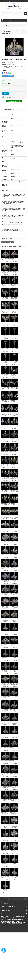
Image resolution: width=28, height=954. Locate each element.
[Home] (2, 30)
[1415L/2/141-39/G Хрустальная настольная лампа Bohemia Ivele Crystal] (5, 279)
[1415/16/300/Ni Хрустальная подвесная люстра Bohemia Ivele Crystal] (5, 576)
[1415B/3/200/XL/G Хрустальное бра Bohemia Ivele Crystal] (5, 485)
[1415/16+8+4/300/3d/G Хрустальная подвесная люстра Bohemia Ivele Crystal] (14, 614)
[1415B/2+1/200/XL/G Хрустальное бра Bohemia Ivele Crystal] (5, 447)
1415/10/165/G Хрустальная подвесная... (14, 839)
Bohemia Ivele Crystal (9, 64)
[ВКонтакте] (3, 73)
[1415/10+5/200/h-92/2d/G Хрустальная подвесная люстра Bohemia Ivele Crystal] (14, 872)
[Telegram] (8, 73)
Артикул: (4, 62)
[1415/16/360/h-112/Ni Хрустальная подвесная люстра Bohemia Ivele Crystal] (5, 588)
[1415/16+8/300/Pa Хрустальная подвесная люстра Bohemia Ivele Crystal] (5, 601)
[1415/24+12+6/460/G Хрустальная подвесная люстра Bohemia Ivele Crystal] (5, 782)
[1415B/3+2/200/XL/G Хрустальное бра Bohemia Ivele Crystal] (5, 498)
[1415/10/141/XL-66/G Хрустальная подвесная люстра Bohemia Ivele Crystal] (5, 833)
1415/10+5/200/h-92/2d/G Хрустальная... (14, 877)
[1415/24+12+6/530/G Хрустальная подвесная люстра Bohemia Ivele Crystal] (5, 807)
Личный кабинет (6, 910)
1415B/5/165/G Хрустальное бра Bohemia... (14, 504)
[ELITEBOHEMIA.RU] (14, 6)
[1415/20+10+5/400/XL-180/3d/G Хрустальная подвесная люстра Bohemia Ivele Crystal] (14, 730)
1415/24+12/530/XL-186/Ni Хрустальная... (14, 774)
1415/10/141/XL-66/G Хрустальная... (5, 839)
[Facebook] (2, 903)
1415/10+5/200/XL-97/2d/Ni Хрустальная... (5, 890)
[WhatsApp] (10, 73)
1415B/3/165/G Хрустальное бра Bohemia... (5, 478)
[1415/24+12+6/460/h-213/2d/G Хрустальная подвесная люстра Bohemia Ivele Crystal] (14, 782)
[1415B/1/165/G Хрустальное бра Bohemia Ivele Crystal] (5, 408)
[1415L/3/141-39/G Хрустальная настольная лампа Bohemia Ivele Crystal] (14, 279)
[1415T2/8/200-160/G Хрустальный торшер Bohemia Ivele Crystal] (14, 357)
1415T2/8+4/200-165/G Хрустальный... (5, 375)
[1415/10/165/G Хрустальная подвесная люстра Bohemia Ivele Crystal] (14, 833)
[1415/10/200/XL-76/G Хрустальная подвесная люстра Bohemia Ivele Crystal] (14, 859)
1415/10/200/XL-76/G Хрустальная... (14, 865)
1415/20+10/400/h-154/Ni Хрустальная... (14, 697)
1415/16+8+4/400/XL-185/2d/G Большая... (14, 272)
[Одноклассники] (4, 73)
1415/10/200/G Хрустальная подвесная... (14, 852)
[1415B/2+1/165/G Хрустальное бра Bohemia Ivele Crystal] (5, 434)
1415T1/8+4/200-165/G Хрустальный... (14, 350)
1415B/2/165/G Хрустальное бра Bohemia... (5, 388)
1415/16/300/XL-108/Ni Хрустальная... (14, 581)
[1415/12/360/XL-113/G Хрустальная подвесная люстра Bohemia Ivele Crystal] (14, 524)
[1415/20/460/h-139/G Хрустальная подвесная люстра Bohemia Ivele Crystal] (5, 666)
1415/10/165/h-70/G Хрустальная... (5, 852)
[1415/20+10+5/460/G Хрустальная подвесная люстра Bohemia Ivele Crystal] (5, 756)
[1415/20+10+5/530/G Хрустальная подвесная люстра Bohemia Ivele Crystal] (5, 524)
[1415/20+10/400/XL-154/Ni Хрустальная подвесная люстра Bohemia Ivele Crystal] (14, 704)
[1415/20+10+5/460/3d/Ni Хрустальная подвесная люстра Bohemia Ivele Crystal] (14, 743)
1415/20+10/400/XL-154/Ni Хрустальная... (14, 710)
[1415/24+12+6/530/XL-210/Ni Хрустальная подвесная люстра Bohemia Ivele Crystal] (5, 820)
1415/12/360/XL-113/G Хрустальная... (14, 530)
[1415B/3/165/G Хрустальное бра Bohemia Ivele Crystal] (5, 473)
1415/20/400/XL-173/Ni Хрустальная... (14, 659)
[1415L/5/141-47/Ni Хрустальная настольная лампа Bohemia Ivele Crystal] (14, 305)
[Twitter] (5, 903)
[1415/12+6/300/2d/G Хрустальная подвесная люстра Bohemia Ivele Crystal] (5, 537)
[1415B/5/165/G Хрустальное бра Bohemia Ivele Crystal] (14, 498)
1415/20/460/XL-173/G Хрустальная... (14, 671)
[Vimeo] (10, 903)
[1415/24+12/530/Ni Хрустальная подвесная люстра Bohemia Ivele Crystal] (5, 769)
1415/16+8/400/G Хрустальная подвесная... (5, 620)
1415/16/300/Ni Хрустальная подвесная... (5, 581)
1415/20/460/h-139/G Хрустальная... (5, 671)
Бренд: (3, 64)
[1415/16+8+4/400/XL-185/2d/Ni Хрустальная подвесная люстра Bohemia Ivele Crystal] (14, 627)
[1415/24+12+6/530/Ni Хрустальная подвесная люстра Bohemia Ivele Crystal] (14, 807)
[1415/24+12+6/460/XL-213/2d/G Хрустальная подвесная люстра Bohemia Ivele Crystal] (5, 794)
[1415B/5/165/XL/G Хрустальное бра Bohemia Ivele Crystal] (5, 511)
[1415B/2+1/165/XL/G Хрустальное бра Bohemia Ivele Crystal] (14, 434)
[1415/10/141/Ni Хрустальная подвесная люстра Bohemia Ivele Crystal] (14, 820)
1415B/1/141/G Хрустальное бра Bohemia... (14, 401)
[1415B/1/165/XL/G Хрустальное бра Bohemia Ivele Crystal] (14, 408)
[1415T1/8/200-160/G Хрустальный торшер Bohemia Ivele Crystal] (5, 344)
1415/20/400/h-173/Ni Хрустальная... (5, 659)
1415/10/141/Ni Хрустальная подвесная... (14, 826)
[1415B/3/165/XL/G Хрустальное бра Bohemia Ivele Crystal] (14, 473)
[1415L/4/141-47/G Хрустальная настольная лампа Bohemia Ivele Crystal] (14, 292)
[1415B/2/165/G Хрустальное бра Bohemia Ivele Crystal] (5, 382)
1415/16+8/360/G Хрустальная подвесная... (14, 607)
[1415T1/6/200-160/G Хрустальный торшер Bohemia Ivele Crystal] (14, 331)
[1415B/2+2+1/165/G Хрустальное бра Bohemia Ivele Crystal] (14, 447)
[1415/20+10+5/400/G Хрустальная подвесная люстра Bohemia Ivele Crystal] (5, 254)
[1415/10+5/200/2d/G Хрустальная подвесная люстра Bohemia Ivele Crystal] (5, 872)
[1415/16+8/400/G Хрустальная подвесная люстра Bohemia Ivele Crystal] (5, 614)
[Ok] (25, 899)
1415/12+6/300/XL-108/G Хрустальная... (14, 556)
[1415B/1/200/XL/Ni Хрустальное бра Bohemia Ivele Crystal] (5, 421)
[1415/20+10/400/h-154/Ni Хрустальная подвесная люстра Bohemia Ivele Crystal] (14, 691)
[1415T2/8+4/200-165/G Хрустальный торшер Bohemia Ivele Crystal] (5, 370)
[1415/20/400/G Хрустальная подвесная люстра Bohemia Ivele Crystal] (14, 640)
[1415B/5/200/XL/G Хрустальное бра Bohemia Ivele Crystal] (14, 511)
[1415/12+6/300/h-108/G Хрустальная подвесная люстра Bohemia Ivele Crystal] (5, 550)
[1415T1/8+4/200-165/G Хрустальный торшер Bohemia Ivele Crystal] (14, 344)
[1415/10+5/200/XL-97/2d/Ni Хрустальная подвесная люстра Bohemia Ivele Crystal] (5, 885)
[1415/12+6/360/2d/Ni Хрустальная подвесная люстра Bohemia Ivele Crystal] (5, 563)
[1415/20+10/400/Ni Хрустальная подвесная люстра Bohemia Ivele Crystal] (5, 704)
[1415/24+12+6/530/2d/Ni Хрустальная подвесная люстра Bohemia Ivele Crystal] (14, 794)
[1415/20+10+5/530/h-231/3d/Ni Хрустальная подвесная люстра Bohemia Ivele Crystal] (14, 756)
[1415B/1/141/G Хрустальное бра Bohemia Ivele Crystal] (14, 395)
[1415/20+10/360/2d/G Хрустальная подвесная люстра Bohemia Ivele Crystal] (14, 679)
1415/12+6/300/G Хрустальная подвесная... (14, 543)
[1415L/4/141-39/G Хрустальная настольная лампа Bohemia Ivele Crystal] (5, 292)
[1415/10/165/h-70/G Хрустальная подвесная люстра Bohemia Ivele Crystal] (5, 846)
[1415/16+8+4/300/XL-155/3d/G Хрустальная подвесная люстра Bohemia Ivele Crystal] (5, 627)
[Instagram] (12, 903)
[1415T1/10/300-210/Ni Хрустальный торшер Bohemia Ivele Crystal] (5, 331)
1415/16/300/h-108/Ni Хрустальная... (14, 568)
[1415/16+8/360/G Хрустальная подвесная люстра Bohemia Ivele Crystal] (14, 601)
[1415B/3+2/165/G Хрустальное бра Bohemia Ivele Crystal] (14, 485)
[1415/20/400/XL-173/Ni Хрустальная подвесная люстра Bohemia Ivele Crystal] (14, 653)
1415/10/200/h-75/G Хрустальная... (5, 865)
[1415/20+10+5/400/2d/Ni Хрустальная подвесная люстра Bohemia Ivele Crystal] (5, 717)
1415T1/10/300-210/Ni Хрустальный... (5, 337)
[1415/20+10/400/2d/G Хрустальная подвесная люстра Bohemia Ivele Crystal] (5, 691)
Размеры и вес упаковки (8, 75)
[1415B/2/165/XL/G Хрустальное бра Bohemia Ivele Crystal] (14, 382)
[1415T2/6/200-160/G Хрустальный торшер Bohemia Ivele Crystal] (5, 357)
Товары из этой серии (14, 101)
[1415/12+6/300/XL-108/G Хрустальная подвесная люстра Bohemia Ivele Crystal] (14, 550)
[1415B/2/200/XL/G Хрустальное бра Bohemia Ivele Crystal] (5, 395)
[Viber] (6, 73)
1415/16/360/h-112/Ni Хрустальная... (5, 594)
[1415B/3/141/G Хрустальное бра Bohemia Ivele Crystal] (14, 460)
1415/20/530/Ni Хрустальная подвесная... (5, 684)
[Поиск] (25, 13)
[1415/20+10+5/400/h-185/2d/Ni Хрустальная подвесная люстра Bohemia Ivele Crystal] (5, 730)
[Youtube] (7, 903)
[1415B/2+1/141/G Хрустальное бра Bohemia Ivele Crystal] (14, 421)
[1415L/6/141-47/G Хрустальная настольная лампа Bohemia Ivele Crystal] (14, 318)
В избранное (8, 97)
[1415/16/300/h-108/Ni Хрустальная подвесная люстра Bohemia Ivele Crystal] (14, 563)
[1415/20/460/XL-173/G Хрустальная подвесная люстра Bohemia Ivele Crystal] (14, 666)
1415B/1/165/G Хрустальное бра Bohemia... (5, 414)
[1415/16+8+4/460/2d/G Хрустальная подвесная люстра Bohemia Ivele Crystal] (5, 640)
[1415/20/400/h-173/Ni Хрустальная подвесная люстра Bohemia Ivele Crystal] (5, 653)
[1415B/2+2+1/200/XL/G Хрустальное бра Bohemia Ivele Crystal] (5, 460)
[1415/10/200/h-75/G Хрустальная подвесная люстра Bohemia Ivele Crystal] (5, 859)
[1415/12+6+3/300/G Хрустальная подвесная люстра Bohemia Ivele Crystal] (5, 267)
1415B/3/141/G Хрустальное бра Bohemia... (14, 465)
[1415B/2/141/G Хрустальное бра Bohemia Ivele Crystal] (14, 370)
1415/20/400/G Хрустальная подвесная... (14, 646)
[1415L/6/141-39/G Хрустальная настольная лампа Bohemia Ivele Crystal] (5, 318)
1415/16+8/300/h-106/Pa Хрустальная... (14, 594)
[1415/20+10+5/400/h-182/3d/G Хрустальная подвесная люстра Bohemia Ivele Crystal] (14, 717)
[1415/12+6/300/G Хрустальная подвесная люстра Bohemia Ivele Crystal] (14, 537)
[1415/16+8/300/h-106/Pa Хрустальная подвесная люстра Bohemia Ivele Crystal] (14, 588)
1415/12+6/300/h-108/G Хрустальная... (5, 556)
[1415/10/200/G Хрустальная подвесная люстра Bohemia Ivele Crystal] (14, 846)
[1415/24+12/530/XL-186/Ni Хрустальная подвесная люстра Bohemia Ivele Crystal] (14, 769)
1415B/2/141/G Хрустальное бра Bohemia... (14, 375)
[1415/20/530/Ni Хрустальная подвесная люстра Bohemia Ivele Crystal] (5, 679)
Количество (5, 87)
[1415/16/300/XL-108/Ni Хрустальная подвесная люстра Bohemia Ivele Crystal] (14, 576)
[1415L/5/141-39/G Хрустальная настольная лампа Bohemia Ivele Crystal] (5, 305)
